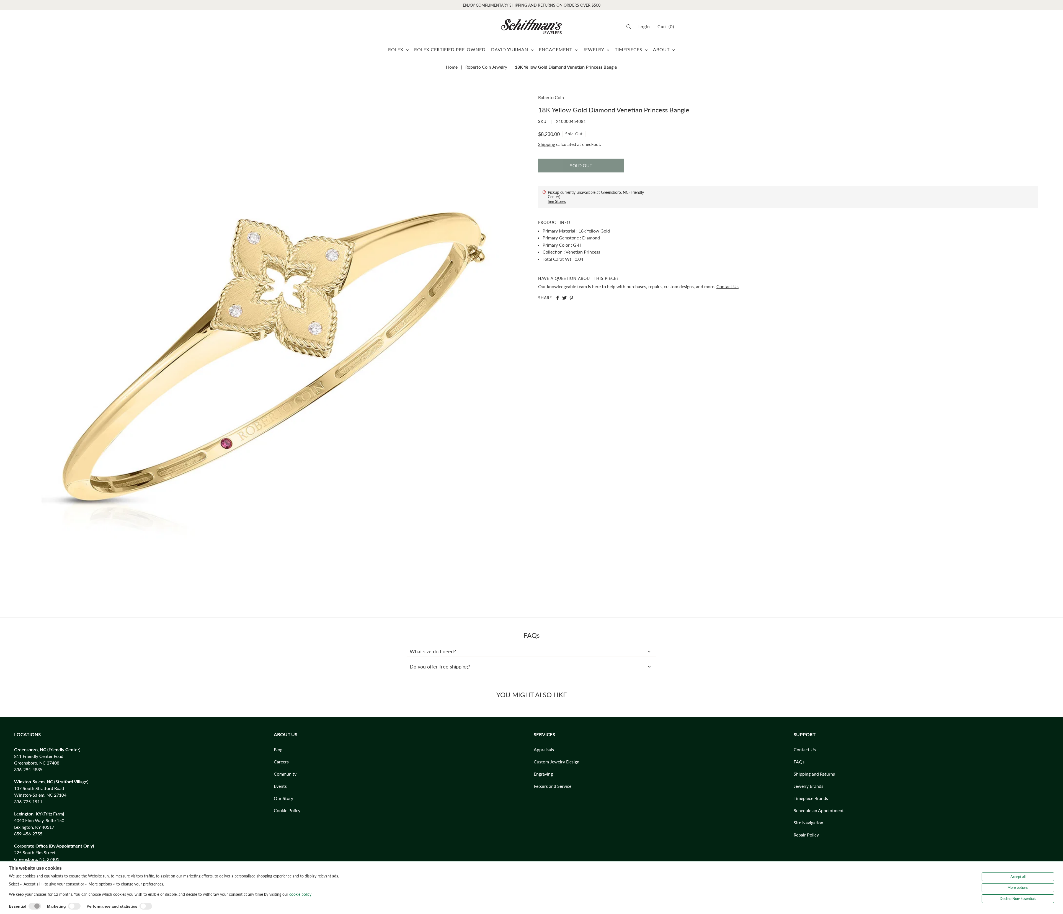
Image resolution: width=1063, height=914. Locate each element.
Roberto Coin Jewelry (486, 66)
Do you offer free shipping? (440, 666)
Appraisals (544, 749)
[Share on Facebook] (557, 298)
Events (280, 786)
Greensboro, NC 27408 (36, 762)
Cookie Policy (287, 810)
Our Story (283, 798)
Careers (281, 761)
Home (452, 66)
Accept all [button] (1018, 876)
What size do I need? (433, 651)
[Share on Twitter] (564, 298)
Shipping (546, 144)
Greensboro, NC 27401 (36, 859)
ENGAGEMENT (556, 49)
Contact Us (727, 286)
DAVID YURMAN (510, 49)
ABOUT (662, 49)
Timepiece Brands (811, 798)
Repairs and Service (552, 786)
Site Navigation (808, 822)
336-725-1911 (28, 801)
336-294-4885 (28, 769)
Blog (278, 749)
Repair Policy (806, 834)
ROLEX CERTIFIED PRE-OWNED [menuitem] (450, 49)
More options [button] (1017, 887)
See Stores (557, 201)
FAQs (799, 761)
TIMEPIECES (629, 49)
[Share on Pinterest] (571, 298)
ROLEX (396, 49)
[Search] (631, 26)
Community (285, 773)
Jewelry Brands (808, 786)
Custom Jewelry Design (556, 761)
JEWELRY (594, 49)
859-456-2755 (28, 833)
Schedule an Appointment (819, 810)
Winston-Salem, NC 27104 (40, 794)
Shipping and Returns (814, 773)
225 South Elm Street (35, 852)
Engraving (543, 773)
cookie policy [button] (300, 894)
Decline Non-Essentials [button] (1018, 898)
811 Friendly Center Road (38, 756)
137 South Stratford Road (39, 788)
